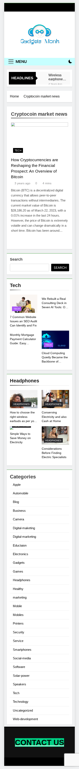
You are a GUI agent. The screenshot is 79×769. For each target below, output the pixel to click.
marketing (20, 597)
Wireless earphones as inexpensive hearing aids (57, 77)
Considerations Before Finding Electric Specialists (54, 453)
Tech (18, 150)
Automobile (20, 493)
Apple (17, 484)
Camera (18, 519)
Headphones (21, 404)
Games (18, 571)
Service (18, 641)
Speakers (19, 684)
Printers (18, 623)
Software (19, 667)
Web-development (25, 719)
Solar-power (21, 675)
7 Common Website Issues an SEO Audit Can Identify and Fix (23, 321)
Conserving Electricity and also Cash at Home (54, 416)
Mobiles (18, 615)
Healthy (18, 589)
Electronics (20, 554)
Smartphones (22, 649)
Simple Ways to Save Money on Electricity (20, 438)
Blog (16, 502)
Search (16, 259)
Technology (20, 701)
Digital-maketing (24, 528)
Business (19, 510)
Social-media (22, 658)
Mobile (17, 606)
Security (18, 632)
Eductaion (20, 545)
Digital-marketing (24, 536)
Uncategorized (23, 710)
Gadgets (19, 562)
